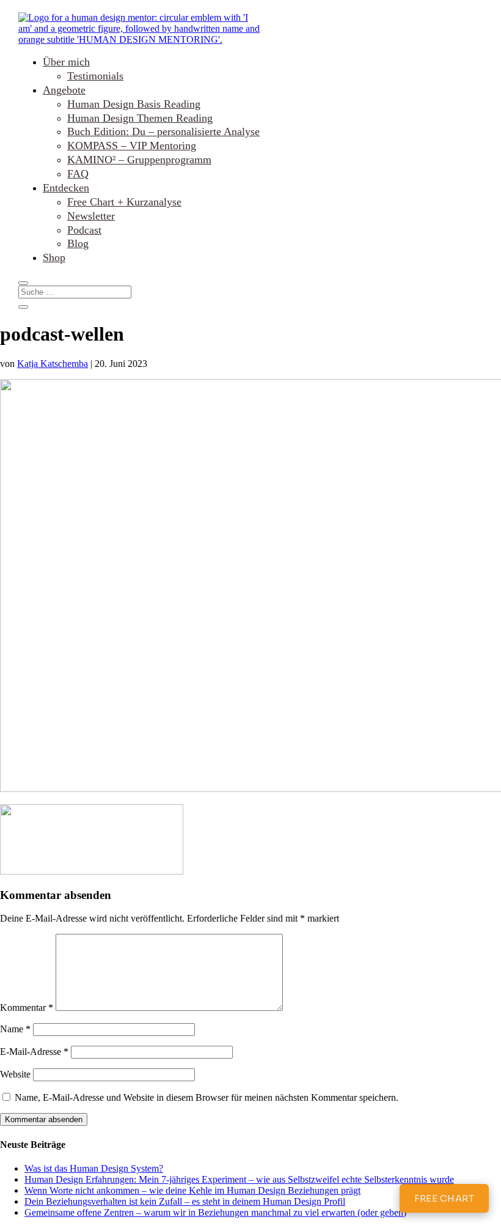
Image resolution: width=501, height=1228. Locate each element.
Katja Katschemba (52, 363)
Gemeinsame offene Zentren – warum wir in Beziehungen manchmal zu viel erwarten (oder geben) (215, 1212)
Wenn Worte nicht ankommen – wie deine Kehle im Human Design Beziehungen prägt (192, 1190)
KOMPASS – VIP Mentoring (131, 145)
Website (15, 1074)
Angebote (64, 90)
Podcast (84, 230)
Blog (78, 243)
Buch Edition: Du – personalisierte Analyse (163, 131)
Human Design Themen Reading (140, 118)
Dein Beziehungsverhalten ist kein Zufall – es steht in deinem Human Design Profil (184, 1201)
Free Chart (444, 1198)
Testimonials (95, 76)
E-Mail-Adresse (34, 1051)
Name (15, 1029)
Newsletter (91, 216)
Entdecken (66, 188)
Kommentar (26, 1007)
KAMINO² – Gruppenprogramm (139, 160)
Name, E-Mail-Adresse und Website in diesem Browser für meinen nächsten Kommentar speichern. (206, 1097)
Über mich (66, 62)
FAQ (78, 174)
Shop (54, 257)
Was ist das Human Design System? (93, 1168)
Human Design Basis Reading (133, 104)
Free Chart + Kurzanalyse (124, 202)
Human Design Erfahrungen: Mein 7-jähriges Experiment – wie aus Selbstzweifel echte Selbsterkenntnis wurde (239, 1179)
